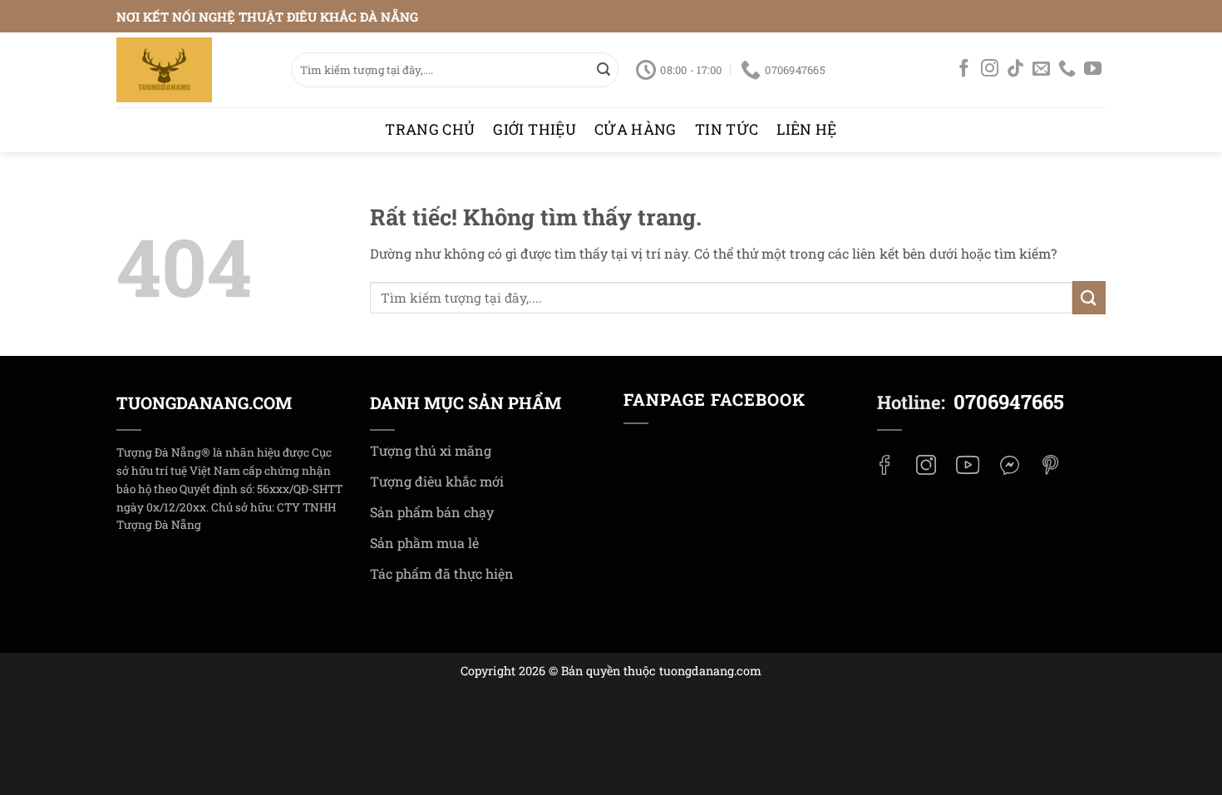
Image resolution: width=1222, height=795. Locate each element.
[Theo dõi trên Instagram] (989, 70)
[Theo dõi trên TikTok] (1015, 70)
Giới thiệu (534, 129)
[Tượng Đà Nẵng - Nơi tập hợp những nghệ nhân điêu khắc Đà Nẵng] (191, 69)
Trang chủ (430, 129)
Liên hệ (806, 129)
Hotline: (970, 402)
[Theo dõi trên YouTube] (1092, 70)
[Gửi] (603, 70)
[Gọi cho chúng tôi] (1067, 70)
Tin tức (726, 129)
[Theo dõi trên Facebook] (964, 70)
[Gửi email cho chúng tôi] (1041, 70)
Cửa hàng (635, 129)
